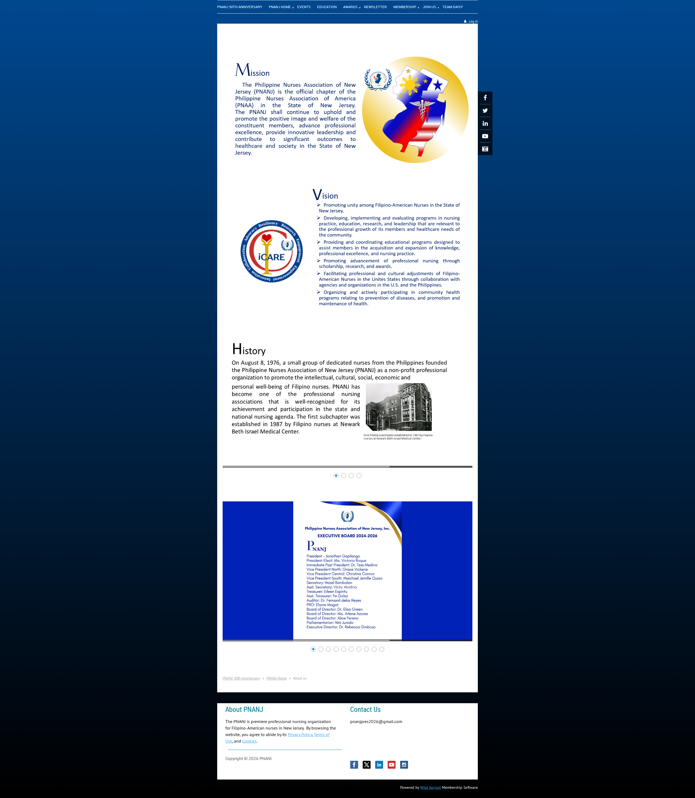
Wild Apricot (430, 787)
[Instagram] (485, 149)
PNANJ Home (276, 678)
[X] (485, 110)
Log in (473, 21)
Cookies (249, 741)
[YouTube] (485, 136)
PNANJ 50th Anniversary (241, 678)
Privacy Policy (300, 734)
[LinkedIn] (485, 123)
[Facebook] (485, 98)
